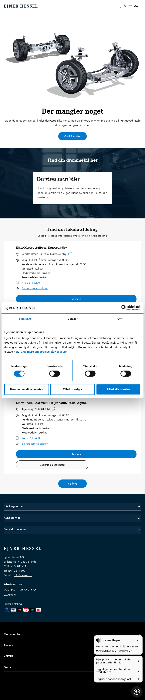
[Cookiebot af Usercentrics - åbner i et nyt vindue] (124, 308)
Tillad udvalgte (72, 389)
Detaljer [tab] (72, 318)
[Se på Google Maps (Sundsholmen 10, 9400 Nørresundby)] (70, 254)
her (16, 351)
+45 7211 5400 (31, 438)
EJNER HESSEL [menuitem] (21, 6)
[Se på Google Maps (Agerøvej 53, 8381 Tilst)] (54, 409)
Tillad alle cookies (118, 389)
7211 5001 (20, 570)
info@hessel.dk (23, 575)
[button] (72, 506)
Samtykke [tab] (25, 318)
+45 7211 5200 (31, 282)
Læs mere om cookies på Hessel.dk (44, 351)
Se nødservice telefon (35, 288)
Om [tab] (119, 318)
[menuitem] (124, 6)
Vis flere (72, 483)
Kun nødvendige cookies (26, 389)
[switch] (54, 374)
